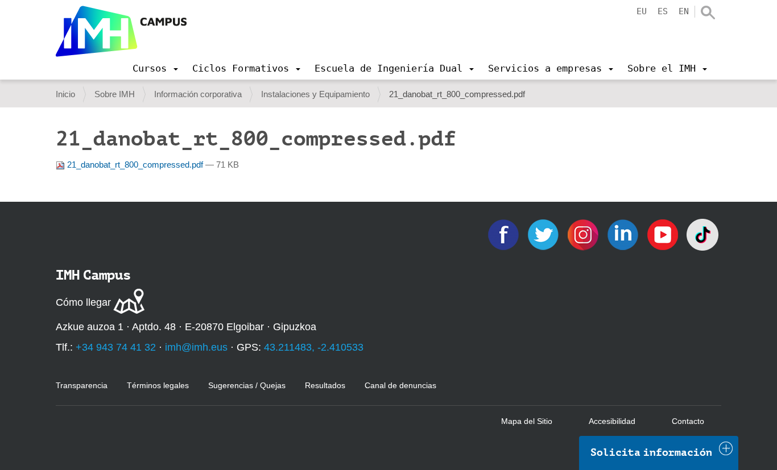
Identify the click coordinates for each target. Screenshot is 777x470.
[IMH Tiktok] (702, 234)
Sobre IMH (114, 94)
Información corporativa (198, 94)
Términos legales (158, 385)
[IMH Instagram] (584, 234)
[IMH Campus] (121, 31)
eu (642, 11)
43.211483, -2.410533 (313, 347)
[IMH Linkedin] (624, 234)
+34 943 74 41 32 (116, 347)
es (663, 11)
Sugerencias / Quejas (247, 385)
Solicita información (651, 452)
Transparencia (82, 385)
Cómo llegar (83, 302)
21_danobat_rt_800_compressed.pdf (135, 164)
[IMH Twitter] (544, 234)
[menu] (155, 68)
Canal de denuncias (400, 385)
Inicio (65, 94)
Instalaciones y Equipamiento (315, 94)
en (684, 11)
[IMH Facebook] (504, 234)
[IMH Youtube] (664, 234)
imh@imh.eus (196, 347)
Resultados (325, 385)
